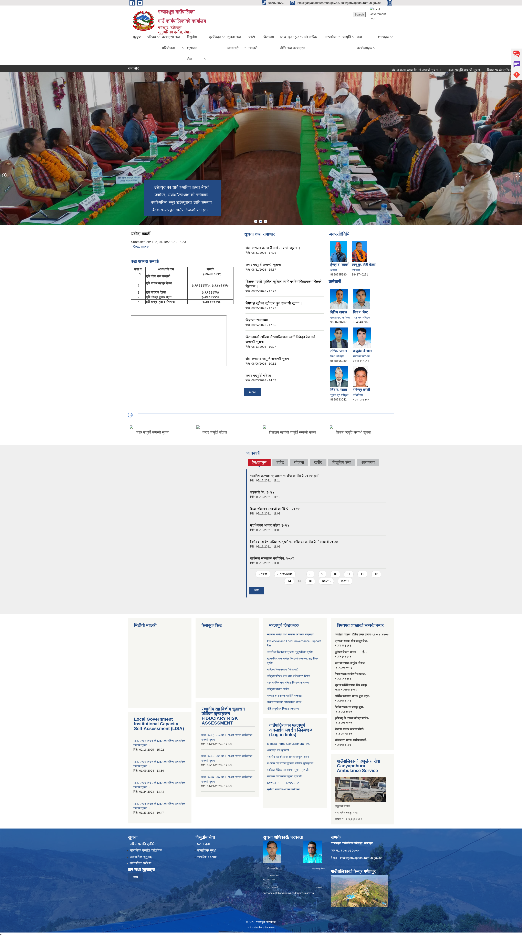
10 (335, 574)
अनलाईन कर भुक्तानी (278, 750)
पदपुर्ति (347, 37)
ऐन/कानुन (259, 463)
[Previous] (4, 175)
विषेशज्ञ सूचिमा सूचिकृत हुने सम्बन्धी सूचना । (274, 303)
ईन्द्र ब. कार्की (339, 265)
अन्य (256, 590)
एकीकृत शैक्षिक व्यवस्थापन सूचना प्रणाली (288, 769)
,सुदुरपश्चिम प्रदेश (303, 652)
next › (326, 581)
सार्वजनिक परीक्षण (140, 863)
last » (345, 581)
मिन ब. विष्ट (360, 312)
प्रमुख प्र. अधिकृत (340, 317)
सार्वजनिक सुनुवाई (141, 857)
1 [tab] (255, 221)
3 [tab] (265, 221)
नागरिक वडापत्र (207, 857)
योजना (299, 462)
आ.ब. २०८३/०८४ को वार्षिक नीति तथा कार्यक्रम (298, 42)
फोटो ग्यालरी (253, 42)
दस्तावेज (330, 37)
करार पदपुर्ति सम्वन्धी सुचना (429, 70)
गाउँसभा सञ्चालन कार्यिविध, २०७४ (272, 558)
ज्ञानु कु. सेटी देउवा (364, 265)
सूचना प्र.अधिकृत (339, 395)
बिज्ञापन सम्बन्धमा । (258, 320)
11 (349, 574)
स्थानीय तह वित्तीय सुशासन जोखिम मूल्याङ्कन (290, 763)
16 (310, 581)
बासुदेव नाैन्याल (362, 351)
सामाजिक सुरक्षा (206, 850)
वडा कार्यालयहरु (364, 42)
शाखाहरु (383, 37)
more (252, 392)
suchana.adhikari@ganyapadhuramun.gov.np (288, 893)
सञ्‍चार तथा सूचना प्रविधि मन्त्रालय (285, 695)
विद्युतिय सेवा (341, 462)
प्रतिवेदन (215, 37)
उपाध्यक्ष (356, 270)
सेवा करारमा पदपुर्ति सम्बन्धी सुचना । (269, 359)
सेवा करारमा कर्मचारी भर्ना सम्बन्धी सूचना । (381, 70)
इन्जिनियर (358, 395)
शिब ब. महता (338, 390)
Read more (141, 246)
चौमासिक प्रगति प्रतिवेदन (146, 850)
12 (362, 574)
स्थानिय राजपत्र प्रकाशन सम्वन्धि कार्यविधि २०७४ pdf (284, 476)
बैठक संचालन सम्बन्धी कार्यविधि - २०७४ (275, 509)
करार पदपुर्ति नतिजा (258, 376)
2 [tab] (260, 221)
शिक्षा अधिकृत (337, 356)
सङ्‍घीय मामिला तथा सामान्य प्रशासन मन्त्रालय (290, 634)
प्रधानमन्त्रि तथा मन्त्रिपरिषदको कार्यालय (288, 682)
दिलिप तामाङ (338, 312)
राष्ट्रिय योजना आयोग (278, 689)
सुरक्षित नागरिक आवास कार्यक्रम (283, 789)
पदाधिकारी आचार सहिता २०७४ (269, 525)
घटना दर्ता (203, 844)
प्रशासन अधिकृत (361, 317)
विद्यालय (268, 37)
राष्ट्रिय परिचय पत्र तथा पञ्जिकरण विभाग (288, 676)
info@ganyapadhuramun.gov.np (361, 858)
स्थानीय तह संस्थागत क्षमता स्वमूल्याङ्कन (288, 756)
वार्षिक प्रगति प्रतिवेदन (144, 844)
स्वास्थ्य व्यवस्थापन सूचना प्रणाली (284, 776)
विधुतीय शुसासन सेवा (192, 48)
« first (263, 574)
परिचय (151, 37)
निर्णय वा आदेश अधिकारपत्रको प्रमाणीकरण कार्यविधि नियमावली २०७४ (294, 542)
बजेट (280, 462)
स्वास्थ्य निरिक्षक (361, 356)
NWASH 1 (273, 782)
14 (289, 581)
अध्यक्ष (333, 270)
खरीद (318, 462)
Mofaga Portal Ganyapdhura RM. (288, 743)
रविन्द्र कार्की (361, 390)
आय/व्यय (368, 462)
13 (376, 574)
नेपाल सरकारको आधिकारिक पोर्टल (284, 702)
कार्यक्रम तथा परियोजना (171, 42)
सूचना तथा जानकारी (234, 42)
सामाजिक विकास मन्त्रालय (280, 652)
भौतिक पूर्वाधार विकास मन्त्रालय (283, 708)
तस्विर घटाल (338, 351)
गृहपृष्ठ (137, 37)
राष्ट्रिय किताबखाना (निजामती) (282, 669)
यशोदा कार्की (140, 233)
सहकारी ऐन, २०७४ (262, 492)
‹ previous (285, 574)
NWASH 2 (292, 782)
